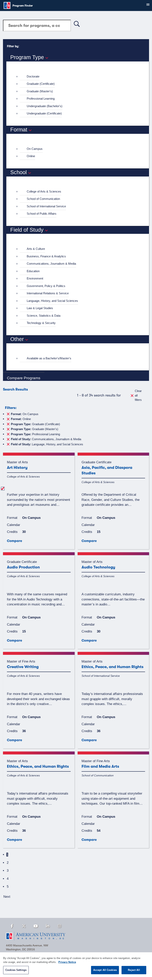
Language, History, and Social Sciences (52, 300)
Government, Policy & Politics (46, 286)
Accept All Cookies (105, 970)
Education (33, 271)
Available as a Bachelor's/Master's (49, 358)
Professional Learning (41, 98)
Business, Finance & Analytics (46, 256)
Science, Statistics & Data (43, 315)
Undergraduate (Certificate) (44, 113)
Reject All (134, 970)
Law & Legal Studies (40, 308)
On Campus (35, 148)
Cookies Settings (16, 970)
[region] (76, 964)
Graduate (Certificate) (41, 83)
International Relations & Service (48, 293)
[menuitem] (79, 76)
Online (31, 156)
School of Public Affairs (41, 213)
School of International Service (46, 206)
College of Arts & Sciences (44, 191)
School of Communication (43, 198)
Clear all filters (138, 395)
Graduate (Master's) (40, 91)
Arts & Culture (36, 248)
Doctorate (33, 76)
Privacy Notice (67, 962)
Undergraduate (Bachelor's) (44, 106)
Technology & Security (41, 323)
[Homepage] (76, 936)
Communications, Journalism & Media (51, 263)
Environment (35, 278)
